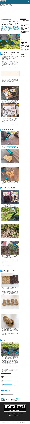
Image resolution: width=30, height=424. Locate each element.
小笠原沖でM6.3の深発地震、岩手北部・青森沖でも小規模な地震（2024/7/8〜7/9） (25, 36)
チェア (4, 394)
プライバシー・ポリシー (19, 422)
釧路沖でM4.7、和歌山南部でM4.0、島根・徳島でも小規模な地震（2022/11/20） (25, 42)
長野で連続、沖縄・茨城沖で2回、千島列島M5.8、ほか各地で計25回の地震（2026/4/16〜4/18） (25, 25)
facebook (2, 2)
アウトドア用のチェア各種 (7, 380)
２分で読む (9, 19)
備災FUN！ (2, 19)
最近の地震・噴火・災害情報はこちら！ (5, 4)
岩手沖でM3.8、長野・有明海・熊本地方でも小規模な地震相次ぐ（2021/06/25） (25, 32)
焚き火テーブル (16, 204)
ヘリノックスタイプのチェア (11, 146)
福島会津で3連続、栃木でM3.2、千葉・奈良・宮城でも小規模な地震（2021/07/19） (25, 54)
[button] (28, 2)
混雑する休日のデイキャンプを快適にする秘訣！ (5, 400)
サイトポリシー (14, 422)
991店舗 (3, 101)
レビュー (6, 19)
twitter (5, 2)
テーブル (7, 394)
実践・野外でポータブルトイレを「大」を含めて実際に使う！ (15, 400)
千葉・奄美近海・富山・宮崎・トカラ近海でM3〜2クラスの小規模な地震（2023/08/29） (25, 46)
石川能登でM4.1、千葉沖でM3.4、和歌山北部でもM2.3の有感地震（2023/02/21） (25, 28)
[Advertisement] (15, 12)
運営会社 (26, 422)
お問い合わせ (8, 2)
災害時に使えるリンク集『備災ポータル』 (5, 5)
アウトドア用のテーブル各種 (8, 384)
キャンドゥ (5, 100)
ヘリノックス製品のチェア (6, 163)
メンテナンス (11, 394)
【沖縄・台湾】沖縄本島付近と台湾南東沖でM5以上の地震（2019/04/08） (25, 21)
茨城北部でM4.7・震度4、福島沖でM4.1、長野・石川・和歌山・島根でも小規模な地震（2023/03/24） (25, 50)
